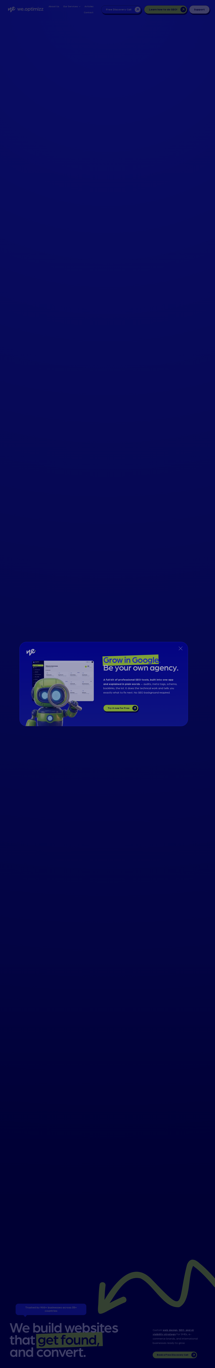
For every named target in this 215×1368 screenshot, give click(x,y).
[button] (180, 649)
